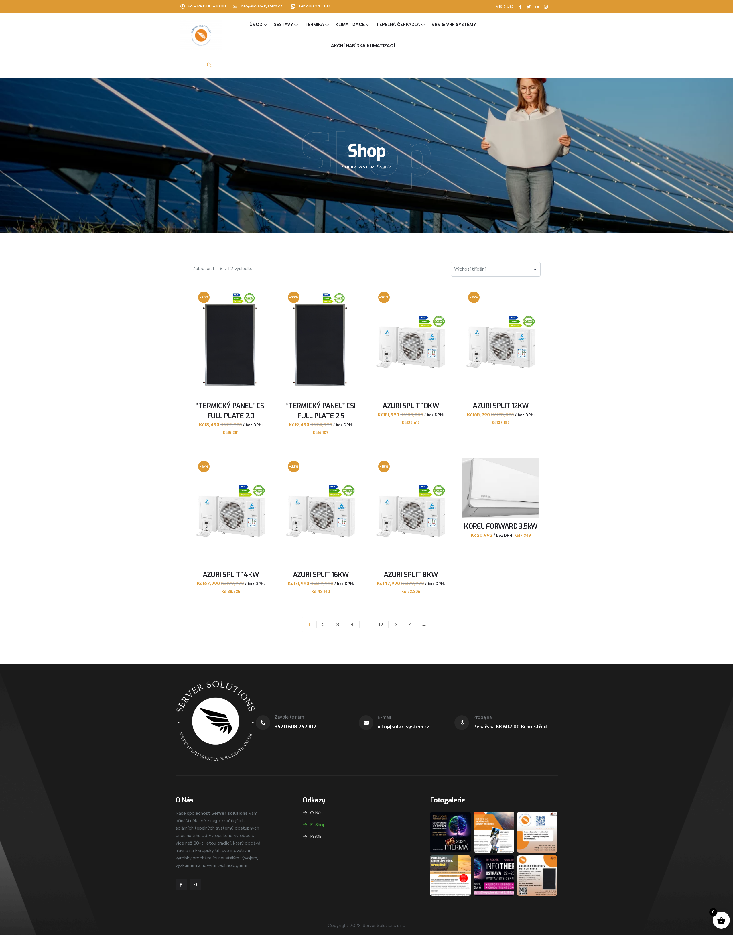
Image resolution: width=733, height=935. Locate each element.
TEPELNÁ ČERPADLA (398, 24)
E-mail (384, 717)
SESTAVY (283, 24)
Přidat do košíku (232, 438)
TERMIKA (314, 24)
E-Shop (318, 824)
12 (381, 624)
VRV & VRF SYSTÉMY (453, 24)
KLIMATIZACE (350, 24)
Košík (316, 836)
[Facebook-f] (181, 884)
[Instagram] (195, 884)
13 (395, 624)
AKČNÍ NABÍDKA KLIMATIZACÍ (363, 45)
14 (409, 624)
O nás (316, 812)
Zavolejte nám (289, 717)
